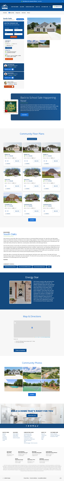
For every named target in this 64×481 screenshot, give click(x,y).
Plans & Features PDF (32, 138)
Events (42, 437)
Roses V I (45, 154)
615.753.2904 (42, 462)
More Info (17, 160)
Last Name (16, 28)
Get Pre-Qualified (8, 86)
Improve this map (47, 337)
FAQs (25, 441)
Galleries (15, 432)
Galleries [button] (22, 6)
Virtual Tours (15, 436)
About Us (43, 432)
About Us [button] (38, 6)
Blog (42, 439)
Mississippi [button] (4, 437)
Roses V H (26, 154)
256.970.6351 (21, 455)
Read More (6, 259)
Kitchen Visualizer (16, 437)
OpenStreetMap (43, 337)
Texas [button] (3, 440)
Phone (15, 32)
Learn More (24, 114)
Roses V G (7, 154)
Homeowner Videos (54, 436)
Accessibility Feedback (42, 478)
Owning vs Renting (27, 440)
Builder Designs (7, 478)
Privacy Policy (26, 478)
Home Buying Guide (29, 432)
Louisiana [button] (4, 436)
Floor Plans (11, 12)
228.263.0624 (10, 84)
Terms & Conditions (33, 478)
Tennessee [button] (4, 439)
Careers (42, 436)
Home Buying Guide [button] (30, 6)
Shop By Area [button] (5, 432)
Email (6, 32)
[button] (62, 1)
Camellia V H (8, 204)
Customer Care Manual (54, 435)
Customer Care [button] (44, 6)
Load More (32, 219)
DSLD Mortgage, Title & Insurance (30, 443)
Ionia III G (7, 179)
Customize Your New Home (29, 439)
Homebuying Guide (27, 433)
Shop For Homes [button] (14, 6)
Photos (28, 12)
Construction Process (28, 437)
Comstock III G (28, 204)
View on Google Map (20, 350)
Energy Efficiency (27, 436)
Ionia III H (26, 179)
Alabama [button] (4, 433)
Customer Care (54, 432)
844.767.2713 (10, 455)
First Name (7, 28)
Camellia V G (46, 179)
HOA (49, 266)
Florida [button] (3, 435)
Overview (5, 12)
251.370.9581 (49, 455)
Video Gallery (15, 435)
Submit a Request (53, 433)
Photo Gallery (15, 433)
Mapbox (39, 337)
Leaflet (36, 337)
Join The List (13, 36)
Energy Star (18, 12)
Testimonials (43, 435)
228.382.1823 (10, 66)
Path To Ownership (28, 435)
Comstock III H (47, 204)
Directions (24, 12)
